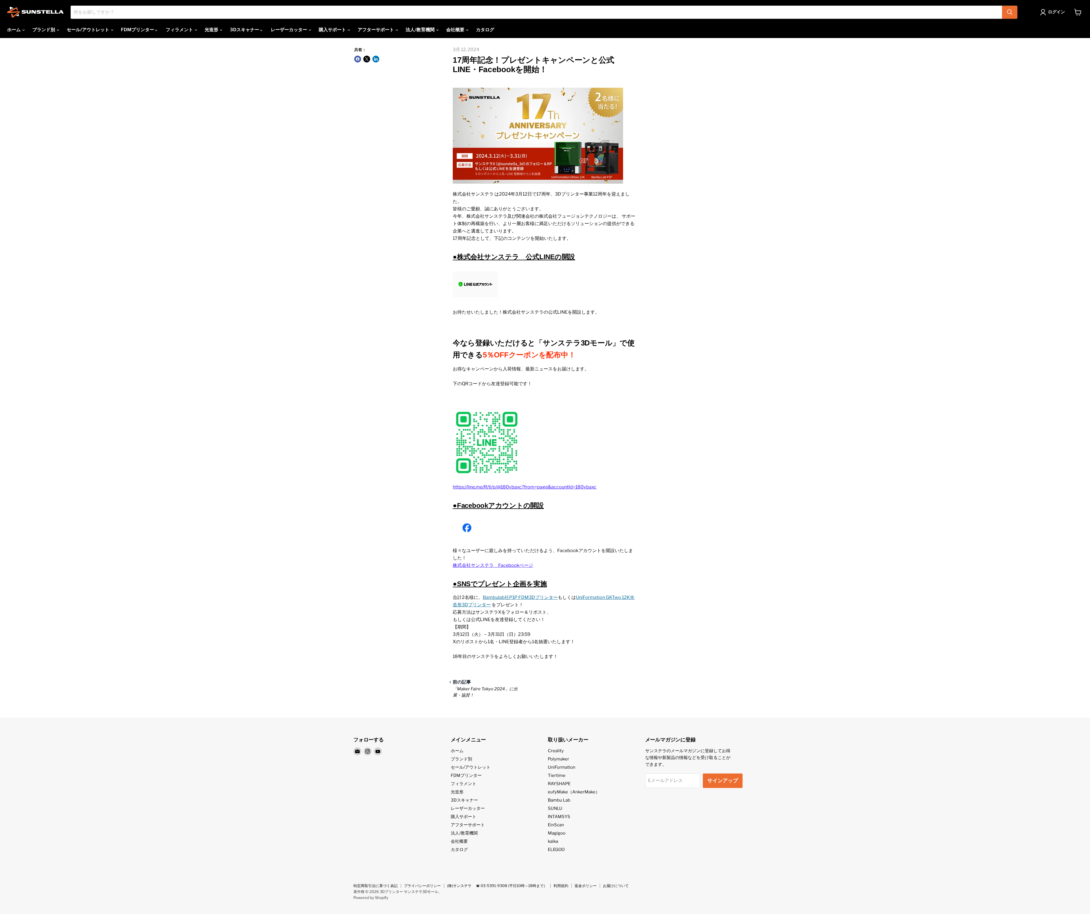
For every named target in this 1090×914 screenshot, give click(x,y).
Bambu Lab (559, 800)
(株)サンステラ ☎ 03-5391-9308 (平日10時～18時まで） (497, 885)
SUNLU (555, 808)
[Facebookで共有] (357, 59)
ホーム (14, 29)
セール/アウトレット (88, 29)
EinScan (556, 824)
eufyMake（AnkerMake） (574, 791)
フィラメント (180, 29)
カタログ (485, 29)
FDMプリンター (138, 29)
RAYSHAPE (559, 783)
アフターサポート (376, 29)
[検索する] (1009, 12)
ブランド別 (44, 29)
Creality (556, 750)
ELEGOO (556, 849)
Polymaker (558, 759)
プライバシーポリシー (422, 885)
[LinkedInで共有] (375, 59)
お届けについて (616, 885)
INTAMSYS (559, 816)
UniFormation (561, 767)
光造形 (212, 29)
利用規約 (561, 885)
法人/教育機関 (420, 29)
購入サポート (333, 29)
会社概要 (455, 29)
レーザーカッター (289, 29)
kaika (553, 841)
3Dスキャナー (245, 29)
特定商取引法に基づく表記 (375, 885)
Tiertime (556, 775)
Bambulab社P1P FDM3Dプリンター (520, 597)
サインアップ (722, 780)
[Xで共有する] (366, 59)
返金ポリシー (586, 885)
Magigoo (556, 833)
